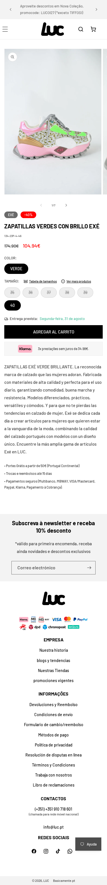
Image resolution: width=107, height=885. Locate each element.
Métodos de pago (53, 734)
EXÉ (11, 215)
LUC (46, 880)
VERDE (16, 268)
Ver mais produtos (78, 281)
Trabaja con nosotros (53, 775)
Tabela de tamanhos (43, 281)
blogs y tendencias (53, 660)
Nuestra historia (53, 650)
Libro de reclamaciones (53, 785)
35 (15, 294)
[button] (80, 29)
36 (34, 294)
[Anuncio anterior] (10, 9)
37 (52, 294)
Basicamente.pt (64, 880)
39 (88, 294)
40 (12, 305)
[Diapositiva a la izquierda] (41, 205)
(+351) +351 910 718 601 (53, 809)
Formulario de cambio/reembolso (53, 724)
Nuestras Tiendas (53, 670)
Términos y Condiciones (53, 764)
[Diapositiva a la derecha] (66, 205)
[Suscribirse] (89, 567)
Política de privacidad (53, 744)
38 (70, 294)
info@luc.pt (53, 827)
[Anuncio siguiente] (96, 9)
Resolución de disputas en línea (53, 754)
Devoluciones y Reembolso (53, 704)
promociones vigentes (53, 680)
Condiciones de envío (53, 714)
